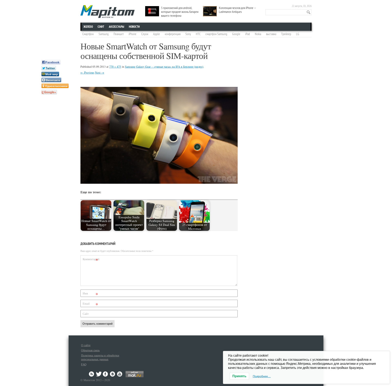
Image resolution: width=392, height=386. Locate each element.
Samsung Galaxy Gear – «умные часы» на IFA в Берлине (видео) (164, 67)
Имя (90, 294)
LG (297, 34)
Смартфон (88, 34)
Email (90, 304)
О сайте (85, 345)
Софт (101, 27)
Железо (88, 27)
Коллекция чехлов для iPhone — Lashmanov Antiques (237, 10)
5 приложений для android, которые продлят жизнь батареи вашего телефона (179, 12)
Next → (99, 72)
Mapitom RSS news (92, 374)
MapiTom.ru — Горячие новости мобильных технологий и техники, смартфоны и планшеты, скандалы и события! (107, 11)
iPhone (132, 34)
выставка (271, 34)
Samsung (104, 34)
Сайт (86, 314)
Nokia (258, 34)
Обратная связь (90, 350)
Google (236, 34)
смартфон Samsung (216, 34)
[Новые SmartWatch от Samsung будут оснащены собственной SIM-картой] (159, 182)
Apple (156, 34)
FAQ (83, 364)
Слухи (144, 34)
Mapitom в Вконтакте (113, 374)
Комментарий (91, 260)
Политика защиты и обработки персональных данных (100, 357)
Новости (134, 27)
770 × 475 (115, 67)
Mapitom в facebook (106, 374)
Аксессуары (116, 27)
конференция (172, 34)
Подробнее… (262, 376)
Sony (188, 34)
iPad (247, 34)
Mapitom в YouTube (120, 374)
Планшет (119, 34)
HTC (198, 34)
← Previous (87, 72)
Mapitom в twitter (99, 374)
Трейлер (286, 34)
